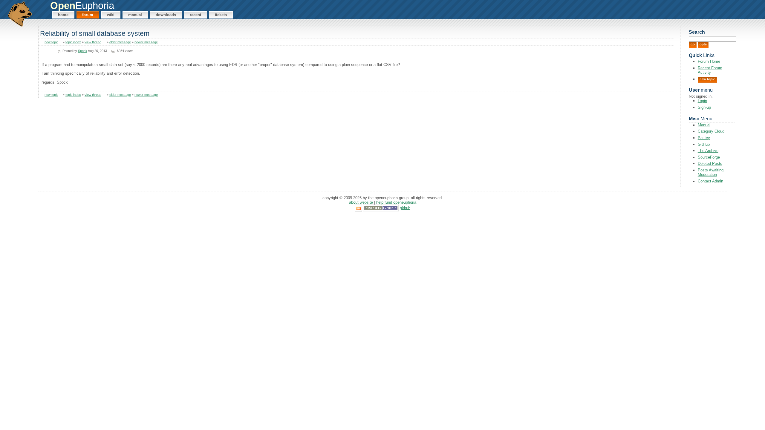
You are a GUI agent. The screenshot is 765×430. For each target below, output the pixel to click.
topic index (73, 42)
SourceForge (709, 157)
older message (120, 42)
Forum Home (709, 61)
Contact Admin (710, 181)
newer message (146, 42)
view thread (93, 42)
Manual (135, 15)
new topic (51, 42)
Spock (82, 51)
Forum (87, 15)
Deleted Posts (710, 163)
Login (702, 101)
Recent (195, 15)
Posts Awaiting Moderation (710, 172)
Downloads (166, 15)
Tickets (221, 15)
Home (63, 15)
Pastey (704, 138)
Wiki (110, 15)
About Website (361, 202)
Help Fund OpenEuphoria (396, 202)
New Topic (707, 79)
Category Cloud (711, 131)
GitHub (704, 144)
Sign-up (704, 107)
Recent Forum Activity (710, 70)
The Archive (708, 150)
